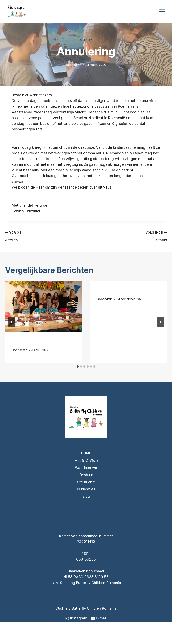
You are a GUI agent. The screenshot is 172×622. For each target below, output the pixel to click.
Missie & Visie (86, 461)
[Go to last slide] (11, 322)
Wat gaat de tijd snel (34, 341)
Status (156, 236)
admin (77, 65)
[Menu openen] (162, 11)
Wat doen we (86, 468)
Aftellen (13, 236)
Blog (86, 496)
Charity (86, 40)
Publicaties (86, 489)
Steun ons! (86, 482)
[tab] (78, 366)
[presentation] (43, 306)
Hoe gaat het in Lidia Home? (126, 290)
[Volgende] (160, 322)
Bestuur (86, 475)
